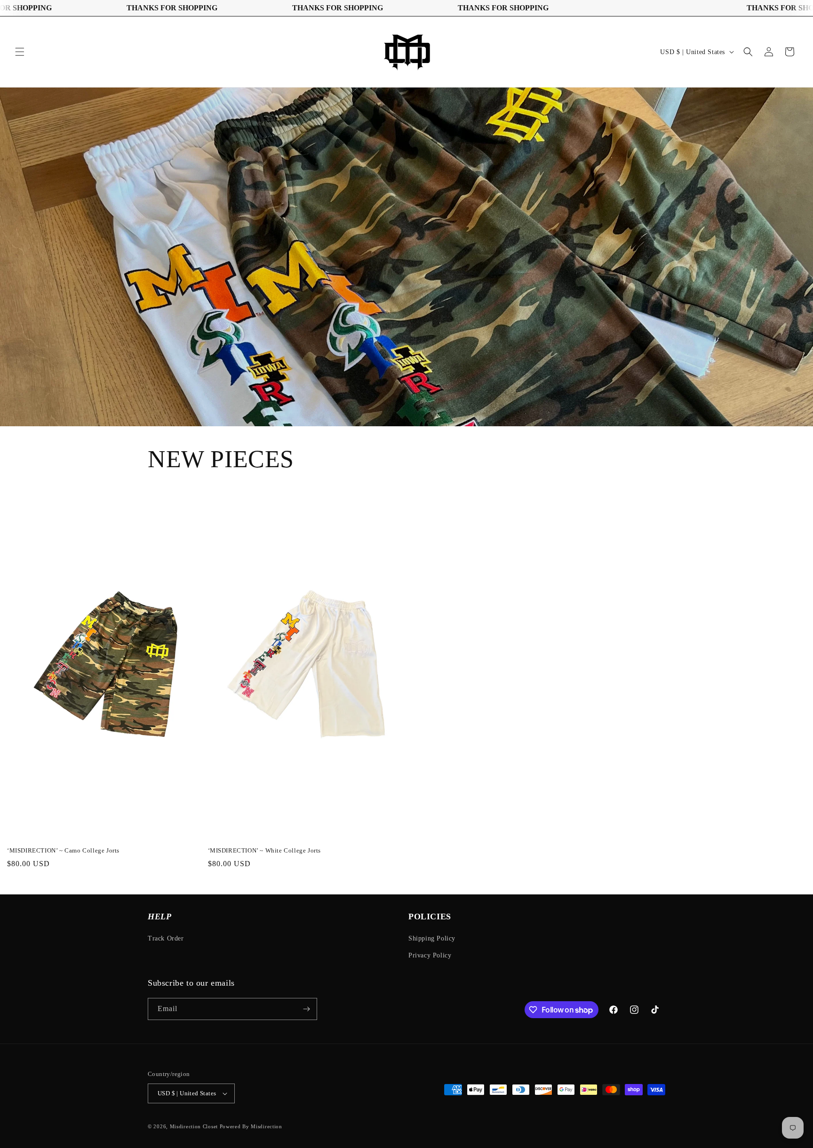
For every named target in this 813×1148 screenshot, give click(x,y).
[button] (19, 51)
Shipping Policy (431, 938)
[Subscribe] (306, 1009)
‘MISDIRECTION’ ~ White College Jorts (264, 850)
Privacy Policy (429, 955)
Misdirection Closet (195, 1126)
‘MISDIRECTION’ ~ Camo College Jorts (63, 850)
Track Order (166, 938)
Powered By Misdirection (251, 1126)
